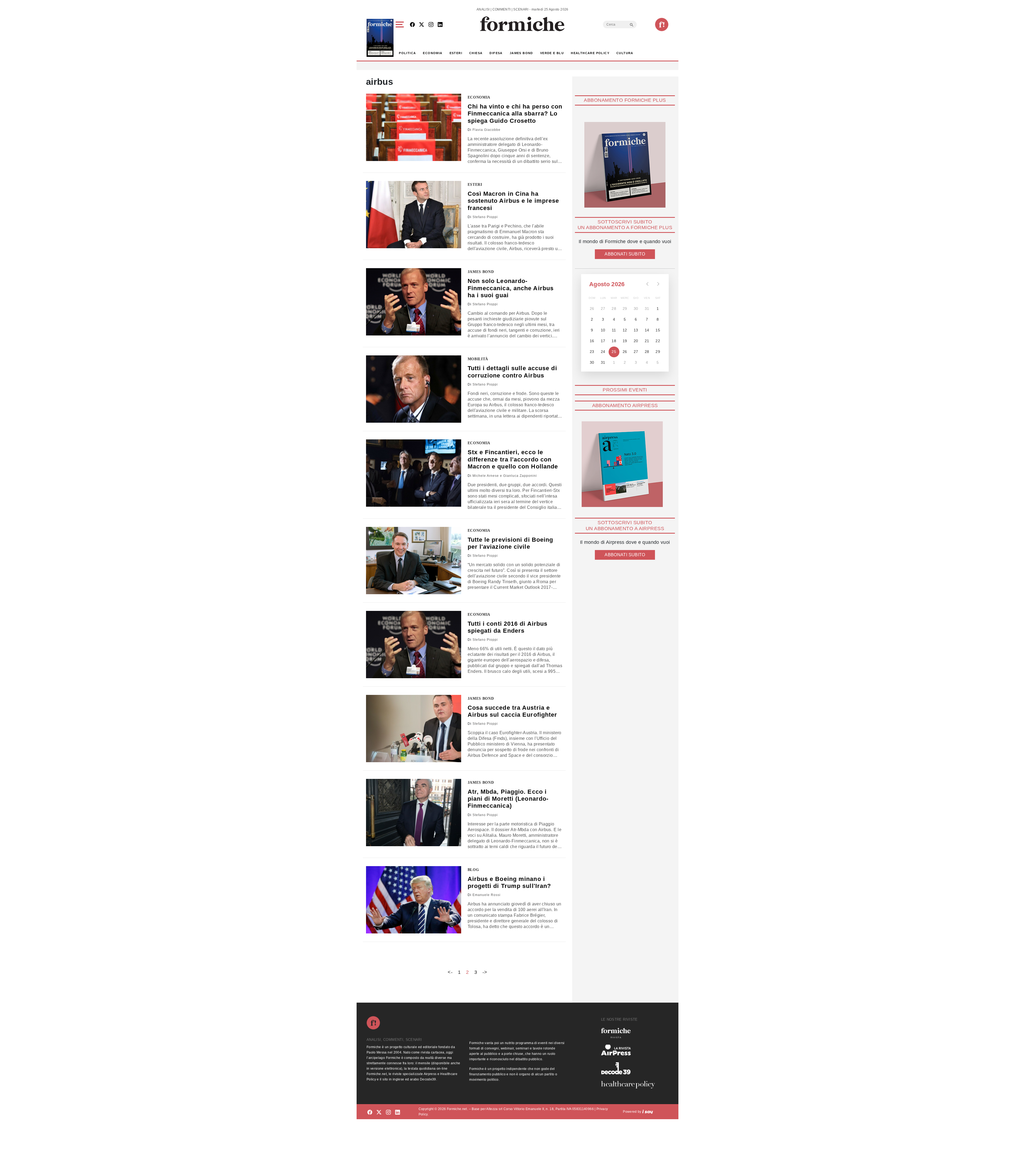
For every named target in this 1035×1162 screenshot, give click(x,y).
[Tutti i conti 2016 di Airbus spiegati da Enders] (413, 644)
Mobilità (478, 359)
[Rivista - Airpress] (630, 1050)
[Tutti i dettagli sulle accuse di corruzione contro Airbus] (413, 389)
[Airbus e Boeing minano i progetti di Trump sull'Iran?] (413, 899)
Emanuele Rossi (486, 895)
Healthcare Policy (590, 53)
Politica (407, 53)
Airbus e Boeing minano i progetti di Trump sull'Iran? (509, 882)
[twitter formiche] (379, 1112)
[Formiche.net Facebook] (412, 24)
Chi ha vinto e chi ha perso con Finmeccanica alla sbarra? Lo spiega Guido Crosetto (515, 113)
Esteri (456, 53)
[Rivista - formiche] (630, 1033)
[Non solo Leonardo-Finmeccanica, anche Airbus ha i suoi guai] (413, 301)
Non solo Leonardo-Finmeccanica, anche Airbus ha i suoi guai (511, 288)
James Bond (521, 53)
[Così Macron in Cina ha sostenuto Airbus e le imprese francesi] (413, 214)
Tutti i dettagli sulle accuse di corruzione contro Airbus (512, 372)
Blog (473, 870)
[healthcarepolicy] (630, 1084)
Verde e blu (552, 53)
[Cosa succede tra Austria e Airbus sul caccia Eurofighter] (413, 728)
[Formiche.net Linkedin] (440, 24)
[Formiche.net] (661, 24)
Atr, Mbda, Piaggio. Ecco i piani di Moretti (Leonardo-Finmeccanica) (508, 798)
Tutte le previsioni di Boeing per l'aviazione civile (510, 543)
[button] (401, 38)
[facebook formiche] (369, 1112)
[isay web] (647, 1112)
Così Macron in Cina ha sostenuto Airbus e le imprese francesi (513, 200)
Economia (432, 53)
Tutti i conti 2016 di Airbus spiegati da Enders (508, 627)
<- (450, 972)
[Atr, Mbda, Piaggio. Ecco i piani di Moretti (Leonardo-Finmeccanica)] (413, 812)
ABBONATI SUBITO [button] (625, 254)
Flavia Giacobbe (486, 130)
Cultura (624, 53)
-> (484, 972)
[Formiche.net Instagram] (431, 24)
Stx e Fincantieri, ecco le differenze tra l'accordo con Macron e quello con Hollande (513, 459)
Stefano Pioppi (485, 217)
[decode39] (630, 1068)
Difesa (495, 53)
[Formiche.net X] (421, 24)
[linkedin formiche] (397, 1112)
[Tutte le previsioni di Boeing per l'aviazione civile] (413, 560)
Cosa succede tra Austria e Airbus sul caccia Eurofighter (512, 711)
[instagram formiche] (388, 1112)
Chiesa (475, 53)
